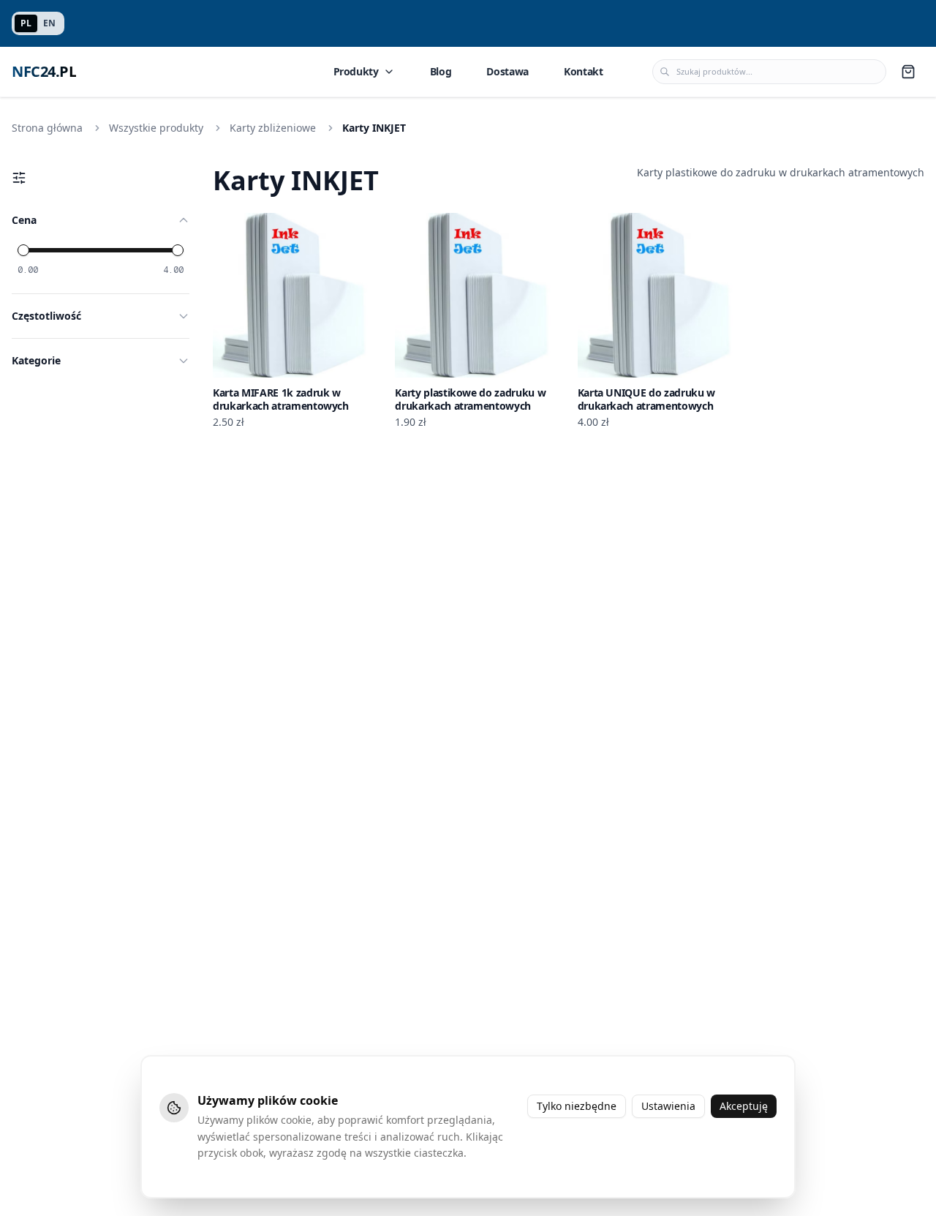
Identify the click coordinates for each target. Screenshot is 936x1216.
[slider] (23, 250)
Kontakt (583, 71)
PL (25, 23)
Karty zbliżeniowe (273, 128)
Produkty (356, 71)
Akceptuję (744, 1106)
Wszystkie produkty (156, 128)
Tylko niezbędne (576, 1106)
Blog (441, 71)
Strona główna (47, 128)
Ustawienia (668, 1106)
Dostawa (507, 71)
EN (49, 23)
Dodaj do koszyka (304, 365)
